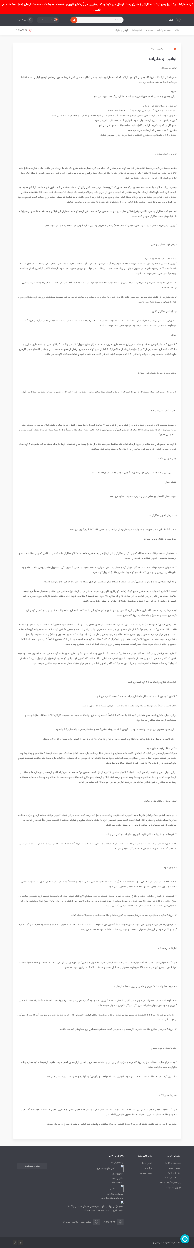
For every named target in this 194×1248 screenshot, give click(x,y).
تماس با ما (137, 30)
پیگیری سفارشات (32, 1166)
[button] (48, 20)
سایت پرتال (157, 1242)
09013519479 (21, 30)
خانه (177, 30)
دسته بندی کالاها (164, 30)
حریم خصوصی (145, 1173)
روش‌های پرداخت (173, 1178)
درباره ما (149, 30)
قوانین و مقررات (121, 30)
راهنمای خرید (175, 1168)
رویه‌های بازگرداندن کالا (170, 1182)
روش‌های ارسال (174, 1173)
